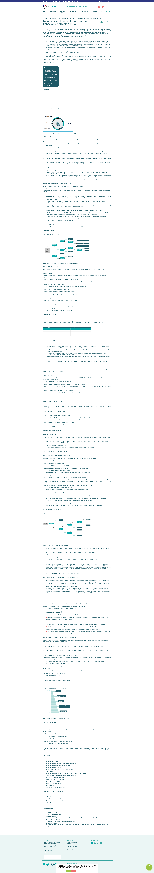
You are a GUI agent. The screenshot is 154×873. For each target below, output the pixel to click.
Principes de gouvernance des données (55, 777)
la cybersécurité (65, 465)
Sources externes (50, 110)
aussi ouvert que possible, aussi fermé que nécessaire (68, 554)
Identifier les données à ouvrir (53, 830)
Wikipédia (57, 828)
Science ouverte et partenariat (60, 562)
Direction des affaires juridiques (53, 800)
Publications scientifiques (62, 12)
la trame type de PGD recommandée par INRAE (61, 487)
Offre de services (108, 12)
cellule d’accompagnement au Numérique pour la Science (75, 472)
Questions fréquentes (72, 846)
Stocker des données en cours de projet (55, 101)
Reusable (51, 785)
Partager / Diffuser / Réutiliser (53, 102)
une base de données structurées (74, 151)
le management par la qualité (63, 765)
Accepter (68, 870)
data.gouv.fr (66, 173)
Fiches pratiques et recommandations (66, 18)
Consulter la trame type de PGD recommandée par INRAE (60, 310)
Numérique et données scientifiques (72, 13)
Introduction (48, 93)
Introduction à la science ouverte (52, 12)
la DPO (60, 445)
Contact (101, 869)
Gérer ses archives (62, 736)
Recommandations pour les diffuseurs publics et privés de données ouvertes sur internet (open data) (75, 832)
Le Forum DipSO (49, 802)
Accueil (45, 18)
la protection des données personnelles (65, 763)
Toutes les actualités (72, 842)
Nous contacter (70, 848)
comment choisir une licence (58, 661)
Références (48, 106)
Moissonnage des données (68, 821)
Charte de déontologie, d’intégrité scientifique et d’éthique (59, 769)
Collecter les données (51, 97)
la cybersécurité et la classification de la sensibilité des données (77, 500)
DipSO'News (50, 850)
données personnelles (80, 286)
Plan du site (70, 849)
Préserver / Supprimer (51, 104)
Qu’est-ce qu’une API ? (56, 814)
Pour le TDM (48, 804)
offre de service (54, 470)
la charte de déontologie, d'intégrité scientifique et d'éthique (64, 573)
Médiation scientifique (95, 12)
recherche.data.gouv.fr (63, 175)
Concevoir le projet (50, 95)
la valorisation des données (59, 787)
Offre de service (52, 18)
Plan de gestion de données (52, 761)
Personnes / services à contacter (53, 108)
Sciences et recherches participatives (85, 13)
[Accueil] (44, 12)
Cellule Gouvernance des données (54, 798)
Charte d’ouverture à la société (53, 781)
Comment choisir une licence (56, 783)
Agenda (69, 843)
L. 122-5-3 (79, 214)
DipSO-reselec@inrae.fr (61, 208)
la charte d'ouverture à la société (58, 571)
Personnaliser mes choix (82, 870)
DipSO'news (70, 845)
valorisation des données (61, 678)
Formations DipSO (51, 852)
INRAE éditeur (102, 12)
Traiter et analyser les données (53, 99)
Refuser (73, 870)
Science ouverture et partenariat (56, 779)
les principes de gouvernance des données (59, 557)
